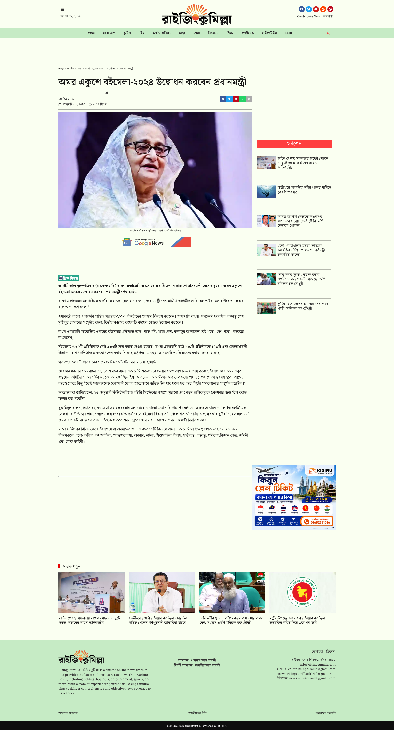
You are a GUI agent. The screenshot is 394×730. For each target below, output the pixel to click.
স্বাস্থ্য (182, 33)
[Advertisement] (197, 49)
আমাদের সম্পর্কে (68, 713)
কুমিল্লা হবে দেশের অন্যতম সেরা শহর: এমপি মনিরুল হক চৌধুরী (303, 306)
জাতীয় (70, 68)
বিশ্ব (142, 33)
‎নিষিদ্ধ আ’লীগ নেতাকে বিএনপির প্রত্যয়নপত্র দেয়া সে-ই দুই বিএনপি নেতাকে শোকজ (301, 221)
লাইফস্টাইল (269, 33)
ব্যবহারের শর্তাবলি (326, 713)
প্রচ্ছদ (91, 33)
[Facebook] (302, 9)
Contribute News (309, 16)
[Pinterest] (330, 9)
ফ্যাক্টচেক (248, 33)
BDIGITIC (222, 726)
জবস (288, 33)
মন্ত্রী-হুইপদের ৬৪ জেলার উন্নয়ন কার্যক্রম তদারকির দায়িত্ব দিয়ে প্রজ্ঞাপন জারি (297, 620)
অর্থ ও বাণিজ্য (162, 33)
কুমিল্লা (127, 33)
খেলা (196, 33)
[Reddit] (323, 9)
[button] (223, 99)
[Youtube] (316, 9)
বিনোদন (213, 33)
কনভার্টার (328, 16)
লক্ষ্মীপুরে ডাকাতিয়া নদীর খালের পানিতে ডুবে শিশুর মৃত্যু (304, 190)
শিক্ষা (230, 33)
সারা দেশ (109, 33)
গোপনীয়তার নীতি (196, 713)
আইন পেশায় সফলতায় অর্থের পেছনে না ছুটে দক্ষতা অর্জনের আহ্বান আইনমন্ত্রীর (303, 163)
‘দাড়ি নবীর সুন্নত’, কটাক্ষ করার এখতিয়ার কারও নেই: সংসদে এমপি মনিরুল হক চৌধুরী (302, 279)
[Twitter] (309, 9)
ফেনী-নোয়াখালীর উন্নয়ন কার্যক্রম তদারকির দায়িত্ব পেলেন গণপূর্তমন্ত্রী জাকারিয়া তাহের (301, 250)
